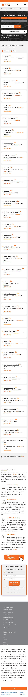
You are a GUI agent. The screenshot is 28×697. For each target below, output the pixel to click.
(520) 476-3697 (7, 160)
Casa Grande (19, 82)
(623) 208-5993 (7, 73)
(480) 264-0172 (7, 111)
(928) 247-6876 (7, 450)
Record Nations (4, 8)
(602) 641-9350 (7, 299)
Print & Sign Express (9, 81)
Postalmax (6, 281)
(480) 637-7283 (7, 98)
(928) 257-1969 (7, 274)
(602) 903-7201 (7, 86)
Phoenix (18, 214)
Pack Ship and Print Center (11, 212)
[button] (26, 646)
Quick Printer (7, 235)
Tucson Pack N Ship (9, 377)
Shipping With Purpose (10, 294)
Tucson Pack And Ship (10, 398)
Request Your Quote (14, 583)
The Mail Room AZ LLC (10, 331)
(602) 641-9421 (7, 228)
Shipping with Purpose (10, 306)
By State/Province (6, 21)
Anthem (20, 58)
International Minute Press (11, 93)
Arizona (4, 470)
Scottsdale (6, 285)
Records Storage (11, 499)
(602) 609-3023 (7, 357)
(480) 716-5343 (7, 194)
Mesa (18, 182)
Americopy (7, 191)
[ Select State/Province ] (13, 31)
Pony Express (7, 130)
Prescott (19, 270)
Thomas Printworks (9, 352)
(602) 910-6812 (7, 238)
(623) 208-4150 (7, 61)
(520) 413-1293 (7, 370)
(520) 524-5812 (7, 423)
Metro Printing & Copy (10, 256)
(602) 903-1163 (7, 286)
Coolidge (18, 120)
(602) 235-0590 (7, 391)
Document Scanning (12, 484)
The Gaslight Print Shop (10, 430)
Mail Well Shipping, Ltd (10, 409)
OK (14, 688)
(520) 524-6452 (7, 173)
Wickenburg (19, 446)
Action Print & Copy (9, 155)
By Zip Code (5, 18)
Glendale (18, 144)
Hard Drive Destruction (13, 517)
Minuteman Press (8, 180)
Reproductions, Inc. (9, 420)
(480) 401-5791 (7, 311)
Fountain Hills (20, 132)
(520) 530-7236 (7, 434)
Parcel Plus (7, 167)
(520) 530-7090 (7, 412)
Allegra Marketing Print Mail (11, 365)
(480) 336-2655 (7, 135)
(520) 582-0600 (7, 380)
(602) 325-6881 (7, 217)
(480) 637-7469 (7, 324)
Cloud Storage (11, 534)
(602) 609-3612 (7, 249)
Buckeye (18, 70)
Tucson (18, 366)
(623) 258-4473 (7, 148)
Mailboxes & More (8, 143)
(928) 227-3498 (7, 205)
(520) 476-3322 (7, 402)
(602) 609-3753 (7, 262)
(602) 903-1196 (7, 123)
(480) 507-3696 (7, 334)
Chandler (20, 107)
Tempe (16, 343)
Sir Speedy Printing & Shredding (12, 269)
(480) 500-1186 (7, 345)
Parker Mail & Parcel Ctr (10, 201)
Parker (16, 203)
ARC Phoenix (7, 224)
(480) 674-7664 (7, 183)
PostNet (6, 56)
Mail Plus (6, 341)
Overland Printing (8, 246)
